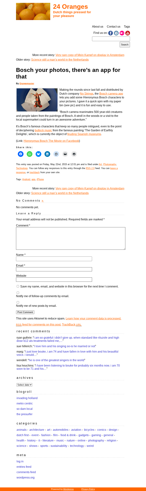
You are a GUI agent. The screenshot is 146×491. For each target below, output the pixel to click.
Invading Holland (27, 398)
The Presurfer (24, 414)
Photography (109, 164)
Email (20, 265)
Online (81, 440)
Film (55, 435)
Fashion (46, 435)
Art (100, 164)
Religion (111, 440)
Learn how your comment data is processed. (93, 318)
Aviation (76, 429)
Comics (101, 429)
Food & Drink (68, 435)
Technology (22, 168)
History (31, 440)
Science (21, 445)
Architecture (36, 429)
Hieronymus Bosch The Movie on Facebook (51, 140)
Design (113, 429)
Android (26, 179)
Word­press (68, 489)
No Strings (86, 93)
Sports (44, 445)
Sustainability (59, 445)
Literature (48, 440)
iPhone (40, 179)
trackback (35, 172)
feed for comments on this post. (38, 324)
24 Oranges (70, 6)
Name (20, 254)
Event (35, 435)
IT (39, 440)
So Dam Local (25, 408)
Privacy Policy (88, 489)
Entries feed (24, 466)
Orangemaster (26, 83)
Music (60, 440)
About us (97, 26)
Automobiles (60, 429)
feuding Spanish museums (84, 134)
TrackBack (72, 324)
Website (21, 275)
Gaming (96, 435)
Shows (33, 445)
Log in (20, 461)
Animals (22, 429)
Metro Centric (25, 403)
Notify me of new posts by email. (36, 305)
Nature (71, 440)
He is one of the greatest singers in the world (56, 360)
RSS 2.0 (90, 168)
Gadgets (84, 435)
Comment (23, 225)
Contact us (113, 26)
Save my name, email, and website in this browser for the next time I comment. (69, 286)
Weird (90, 445)
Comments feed (26, 472)
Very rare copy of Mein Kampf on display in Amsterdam (90, 55)
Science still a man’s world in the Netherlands (60, 59)
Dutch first (23, 435)
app (33, 179)
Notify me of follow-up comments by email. (42, 296)
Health (20, 440)
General (108, 435)
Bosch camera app (111, 93)
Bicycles (89, 429)
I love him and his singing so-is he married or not (64, 346)
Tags (127, 26)
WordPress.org (26, 477)
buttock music (43, 130)
